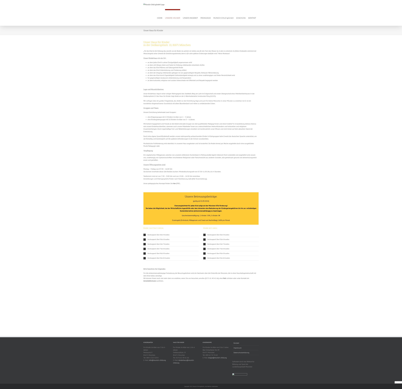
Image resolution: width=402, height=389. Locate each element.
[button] (171, 235)
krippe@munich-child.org (217, 358)
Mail (224, 278)
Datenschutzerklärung (241, 352)
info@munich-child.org (157, 360)
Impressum (238, 348)
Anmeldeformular (149, 281)
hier (174, 183)
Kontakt (236, 343)
